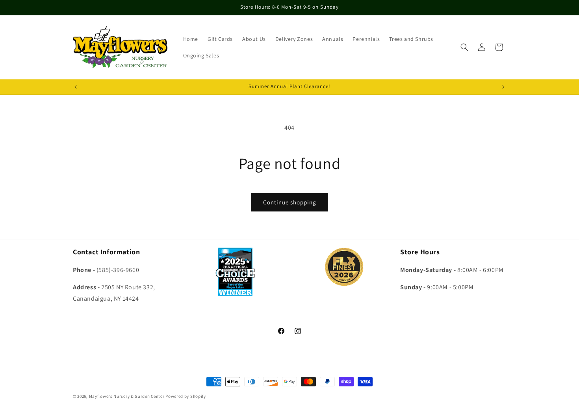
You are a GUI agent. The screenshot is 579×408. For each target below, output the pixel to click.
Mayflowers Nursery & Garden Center (127, 396)
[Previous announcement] (75, 86)
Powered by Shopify (185, 396)
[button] (464, 47)
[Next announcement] (503, 86)
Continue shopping (289, 202)
